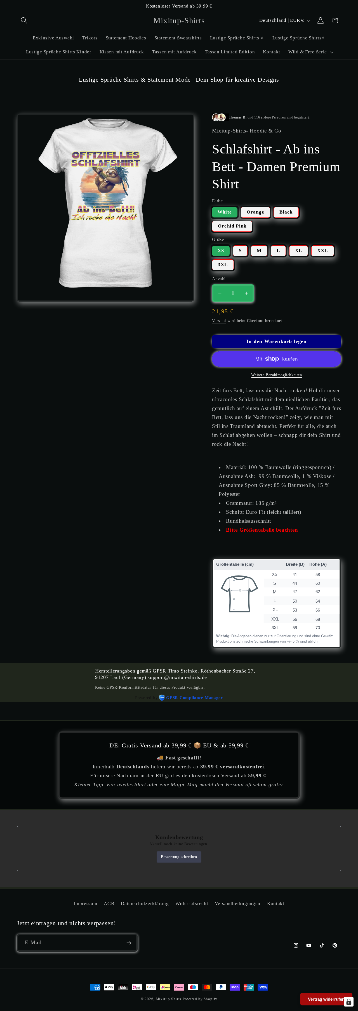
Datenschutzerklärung (145, 903)
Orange (255, 212)
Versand (219, 320)
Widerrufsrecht (191, 903)
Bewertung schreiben (179, 857)
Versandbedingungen (237, 903)
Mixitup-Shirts (169, 999)
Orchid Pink (232, 226)
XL (298, 250)
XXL (322, 250)
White (225, 212)
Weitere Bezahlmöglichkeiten (276, 375)
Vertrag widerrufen (326, 999)
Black (286, 212)
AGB (109, 903)
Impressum (85, 903)
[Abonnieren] (128, 943)
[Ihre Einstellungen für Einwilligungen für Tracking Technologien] (349, 1002)
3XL (223, 264)
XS (221, 250)
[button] (24, 20)
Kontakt (275, 903)
